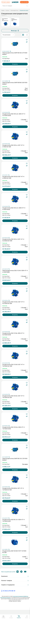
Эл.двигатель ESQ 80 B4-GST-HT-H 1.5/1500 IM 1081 (13, 489)
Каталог (7, 10)
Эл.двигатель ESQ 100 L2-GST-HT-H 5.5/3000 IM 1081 (13, 240)
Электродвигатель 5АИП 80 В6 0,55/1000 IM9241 (14, 83)
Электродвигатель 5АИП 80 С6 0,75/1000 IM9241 (14, 459)
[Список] (27, 35)
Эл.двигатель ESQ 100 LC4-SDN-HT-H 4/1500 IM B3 (13, 208)
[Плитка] (23, 35)
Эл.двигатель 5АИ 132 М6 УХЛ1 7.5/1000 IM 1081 (14, 551)
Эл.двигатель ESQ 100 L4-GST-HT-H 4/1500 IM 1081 (13, 146)
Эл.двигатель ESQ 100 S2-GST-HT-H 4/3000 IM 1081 (13, 177)
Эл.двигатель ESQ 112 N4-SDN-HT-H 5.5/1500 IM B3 (13, 334)
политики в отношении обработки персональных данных (14, 597)
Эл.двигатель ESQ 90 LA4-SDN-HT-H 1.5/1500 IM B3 (13, 520)
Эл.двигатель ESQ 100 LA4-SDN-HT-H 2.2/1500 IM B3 (13, 114)
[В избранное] (26, 40)
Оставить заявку (6, 2)
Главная (2, 10)
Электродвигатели (14, 10)
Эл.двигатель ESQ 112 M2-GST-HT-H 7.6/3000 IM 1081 (13, 365)
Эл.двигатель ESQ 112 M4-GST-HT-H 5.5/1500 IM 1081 (13, 302)
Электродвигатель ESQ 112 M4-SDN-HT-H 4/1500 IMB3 (15, 271)
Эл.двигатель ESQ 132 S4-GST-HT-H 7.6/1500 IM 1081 (13, 396)
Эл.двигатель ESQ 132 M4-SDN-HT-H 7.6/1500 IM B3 (13, 428)
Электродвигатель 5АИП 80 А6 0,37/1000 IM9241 (14, 53)
